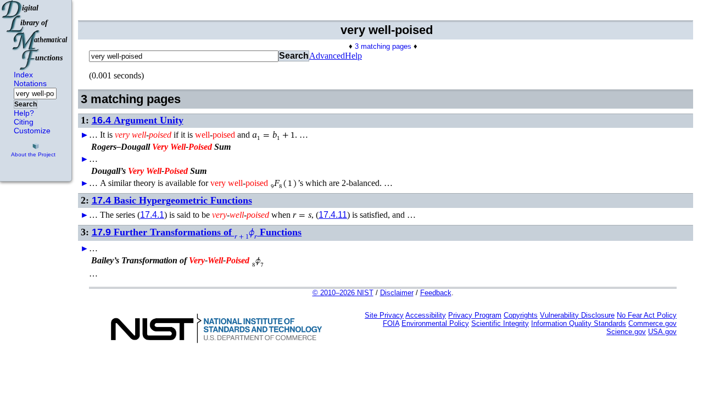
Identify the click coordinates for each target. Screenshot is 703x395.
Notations (30, 83)
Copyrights (521, 315)
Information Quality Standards (578, 323)
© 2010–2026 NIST (343, 293)
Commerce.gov (652, 323)
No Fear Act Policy (647, 315)
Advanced (327, 55)
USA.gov (662, 332)
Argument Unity (137, 120)
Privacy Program (474, 315)
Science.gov (626, 332)
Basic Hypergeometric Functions (172, 200)
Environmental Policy (435, 323)
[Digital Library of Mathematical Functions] (35, 35)
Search (25, 104)
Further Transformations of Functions (197, 232)
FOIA (391, 323)
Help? (24, 113)
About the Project (33, 154)
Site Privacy (384, 315)
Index (23, 74)
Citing (24, 121)
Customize (32, 130)
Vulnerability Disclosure (577, 315)
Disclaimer (397, 293)
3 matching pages (383, 46)
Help (353, 55)
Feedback (435, 293)
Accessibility (425, 315)
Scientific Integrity (500, 323)
